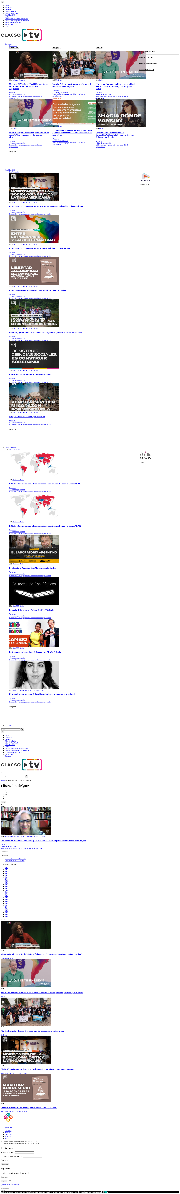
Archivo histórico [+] (146, 70)
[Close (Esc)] (1, 1188)
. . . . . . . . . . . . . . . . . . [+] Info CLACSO (145, 183)
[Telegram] (94, 164)
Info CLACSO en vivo (30, 202)
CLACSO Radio (14, 449)
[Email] (94, 167)
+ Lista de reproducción (17, 94)
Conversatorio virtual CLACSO (14, 836)
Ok (105, 1192)
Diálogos (59, 80)
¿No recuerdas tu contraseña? (10, 1184)
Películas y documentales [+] (149, 64)
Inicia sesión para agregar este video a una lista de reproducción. (30, 214)
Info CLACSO (14, 172)
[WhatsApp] (94, 161)
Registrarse (5, 1164)
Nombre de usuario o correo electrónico (14, 1173)
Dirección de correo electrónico (12, 1156)
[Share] (4, 1188)
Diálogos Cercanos (18, 80)
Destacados (13, 46)
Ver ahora (12, 93)
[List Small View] (6, 798)
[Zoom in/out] (8, 1188)
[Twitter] (94, 157)
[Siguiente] (4, 1190)
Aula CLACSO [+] (145, 57)
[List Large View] (6, 795)
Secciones (8, 44)
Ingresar (4, 1181)
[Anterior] (1, 1190)
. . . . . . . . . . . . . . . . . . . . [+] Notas (146, 461)
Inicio (3, 780)
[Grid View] (6, 791)
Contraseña (5, 1160)
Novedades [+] (14, 48)
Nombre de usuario (8, 1152)
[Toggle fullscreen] (6, 1188)
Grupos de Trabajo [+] (147, 51)
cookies (10, 1192)
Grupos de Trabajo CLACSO (34, 690)
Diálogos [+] (56, 48)
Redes (14, 128)
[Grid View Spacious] (6, 793)
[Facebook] (94, 154)
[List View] (6, 797)
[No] (107, 1192)
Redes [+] (99, 48)
